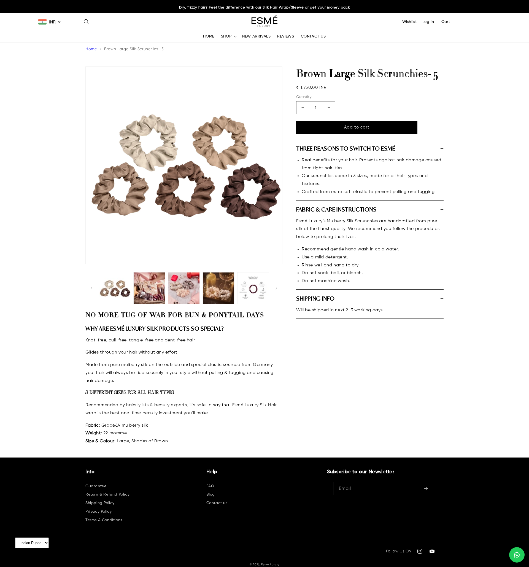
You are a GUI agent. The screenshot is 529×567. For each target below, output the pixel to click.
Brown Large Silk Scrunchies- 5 (134, 49)
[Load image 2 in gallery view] (149, 288)
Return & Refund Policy (107, 494)
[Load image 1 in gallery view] (115, 288)
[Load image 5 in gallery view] (253, 288)
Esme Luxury (270, 564)
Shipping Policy (100, 503)
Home (91, 49)
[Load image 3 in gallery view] (184, 288)
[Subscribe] (426, 488)
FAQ (210, 486)
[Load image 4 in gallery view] (218, 288)
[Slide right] (276, 288)
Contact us (217, 503)
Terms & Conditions (103, 520)
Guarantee (95, 486)
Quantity (304, 97)
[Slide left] (91, 288)
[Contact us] (517, 555)
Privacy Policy (98, 511)
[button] (86, 22)
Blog (210, 494)
